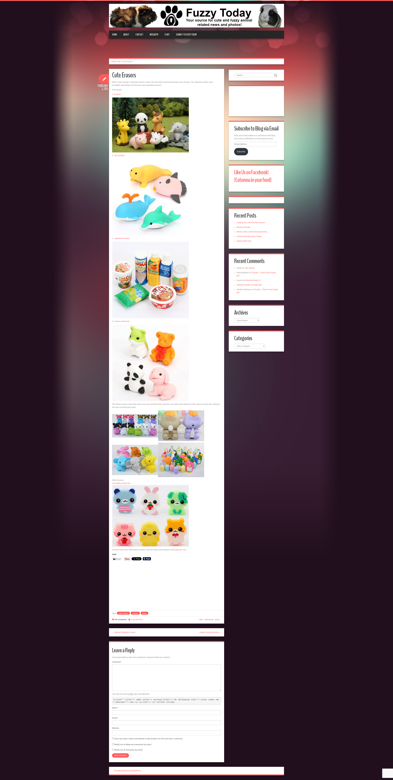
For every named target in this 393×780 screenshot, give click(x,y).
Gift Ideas (210, 620)
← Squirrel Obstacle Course (123, 632)
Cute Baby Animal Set (121, 483)
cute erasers (123, 613)
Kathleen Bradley (244, 285)
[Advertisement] (196, 50)
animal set (125, 321)
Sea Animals (119, 155)
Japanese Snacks (122, 238)
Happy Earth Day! (244, 241)
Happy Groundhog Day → (210, 632)
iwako (144, 613)
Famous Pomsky (243, 227)
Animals (117, 94)
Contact (139, 34)
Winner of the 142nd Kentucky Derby (252, 232)
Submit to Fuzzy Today (186, 34)
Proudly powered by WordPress (127, 771)
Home (114, 34)
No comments (120, 620)
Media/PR (154, 34)
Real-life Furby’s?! (253, 280)
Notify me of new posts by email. (129, 750)
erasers (135, 613)
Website (115, 728)
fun (119, 61)
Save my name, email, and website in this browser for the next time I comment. (149, 739)
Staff (167, 34)
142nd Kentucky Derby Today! (249, 236)
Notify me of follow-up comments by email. (133, 744)
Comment (117, 662)
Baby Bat (258, 285)
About (126, 34)
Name (115, 708)
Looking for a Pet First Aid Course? (251, 223)
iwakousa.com (180, 550)
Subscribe (241, 152)
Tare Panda (249, 268)
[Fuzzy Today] (196, 15)
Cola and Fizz (136, 620)
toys (218, 620)
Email (115, 718)
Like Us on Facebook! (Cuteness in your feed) (252, 176)
